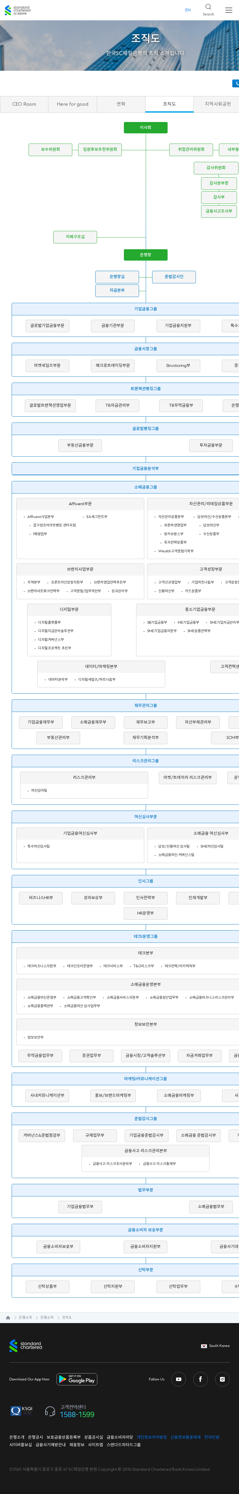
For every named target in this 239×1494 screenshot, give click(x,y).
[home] (5, 1318)
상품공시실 (93, 1437)
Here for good (72, 104)
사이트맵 (95, 1445)
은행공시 (35, 1437)
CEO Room (24, 104)
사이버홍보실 (20, 1445)
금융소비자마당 (120, 1437)
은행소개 (25, 1318)
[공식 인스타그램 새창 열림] (222, 1379)
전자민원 (211, 1437)
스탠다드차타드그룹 (124, 1445)
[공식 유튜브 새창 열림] (178, 1379)
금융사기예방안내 (51, 1445)
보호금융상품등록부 (64, 1437)
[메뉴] (229, 10)
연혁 (121, 104)
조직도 (169, 104)
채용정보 (77, 1445)
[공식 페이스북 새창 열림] (200, 1379)
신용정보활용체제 (186, 1437)
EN (188, 10)
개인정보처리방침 (152, 1437)
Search (206, 8)
